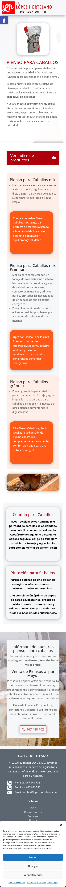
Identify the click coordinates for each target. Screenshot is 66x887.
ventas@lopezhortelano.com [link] (40, 792)
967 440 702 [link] (33, 782)
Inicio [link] (33, 808)
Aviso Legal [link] (52, 882)
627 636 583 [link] (33, 787)
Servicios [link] (33, 816)
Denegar (33, 866)
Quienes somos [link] (33, 812)
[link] (4, 20)
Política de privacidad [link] (36, 882)
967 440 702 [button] (35, 729)
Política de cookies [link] (16, 882)
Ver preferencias (33, 874)
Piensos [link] (33, 820)
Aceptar (33, 857)
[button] (61, 824)
